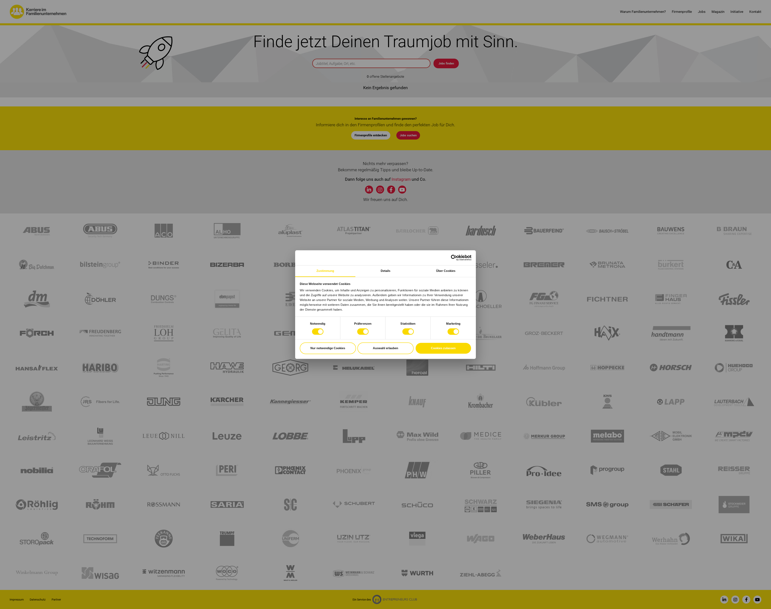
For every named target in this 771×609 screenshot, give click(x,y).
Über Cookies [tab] (445, 270)
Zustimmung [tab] (325, 270)
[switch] (363, 331)
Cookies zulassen (443, 348)
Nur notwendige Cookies (327, 348)
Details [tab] (386, 270)
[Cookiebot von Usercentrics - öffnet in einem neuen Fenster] (453, 258)
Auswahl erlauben (385, 348)
